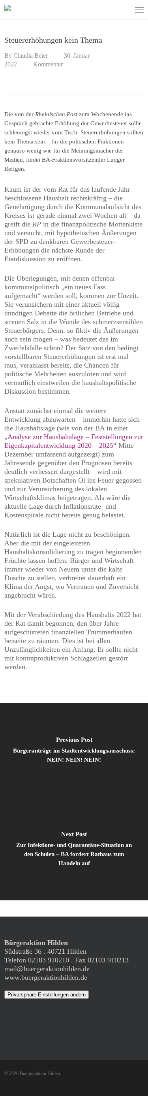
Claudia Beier (30, 55)
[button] (139, 9)
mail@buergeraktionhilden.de (47, 969)
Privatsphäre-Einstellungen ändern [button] (46, 995)
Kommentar (48, 64)
